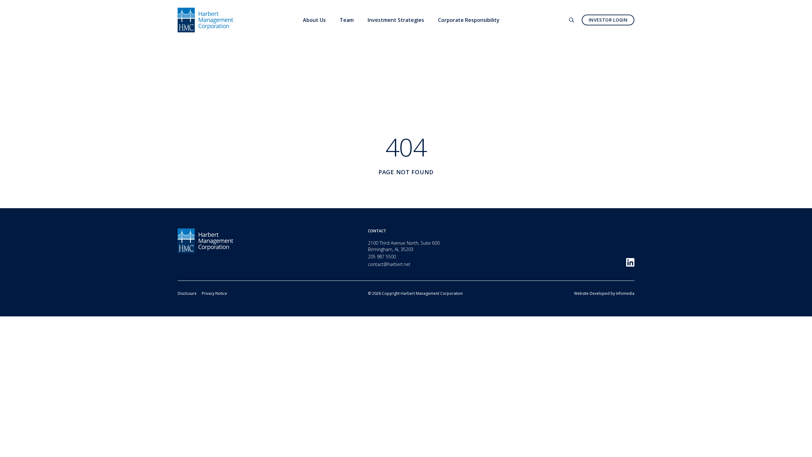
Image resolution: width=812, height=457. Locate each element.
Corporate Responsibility (469, 20)
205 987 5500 (382, 257)
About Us (314, 20)
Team (347, 20)
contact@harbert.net (389, 264)
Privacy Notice (214, 293)
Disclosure (187, 293)
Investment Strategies (396, 20)
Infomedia (625, 293)
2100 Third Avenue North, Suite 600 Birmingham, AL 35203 (404, 246)
